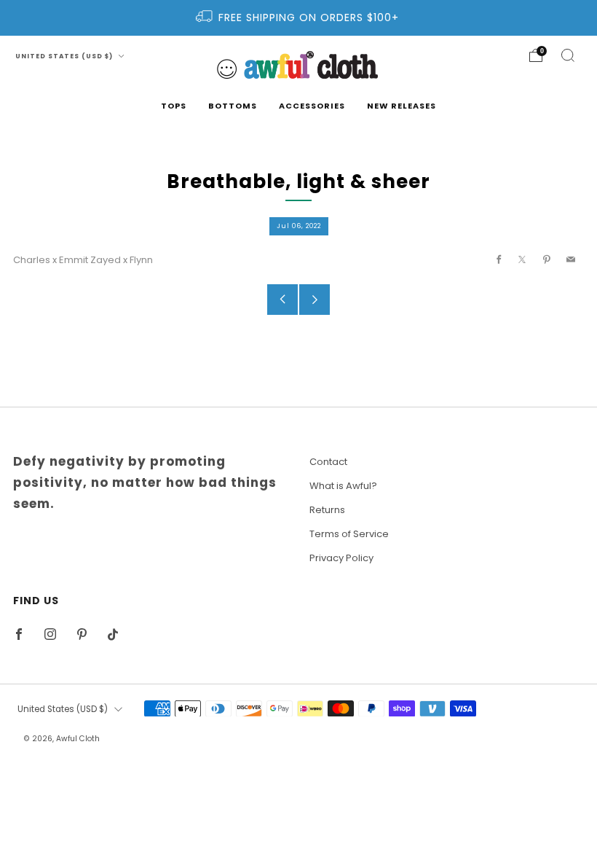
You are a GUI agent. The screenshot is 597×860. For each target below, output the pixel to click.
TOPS (173, 106)
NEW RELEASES (401, 106)
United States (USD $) (65, 56)
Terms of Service (349, 534)
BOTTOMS (232, 106)
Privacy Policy (341, 558)
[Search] (568, 55)
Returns (327, 510)
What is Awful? (343, 486)
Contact (328, 462)
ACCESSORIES (312, 106)
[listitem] (298, 18)
